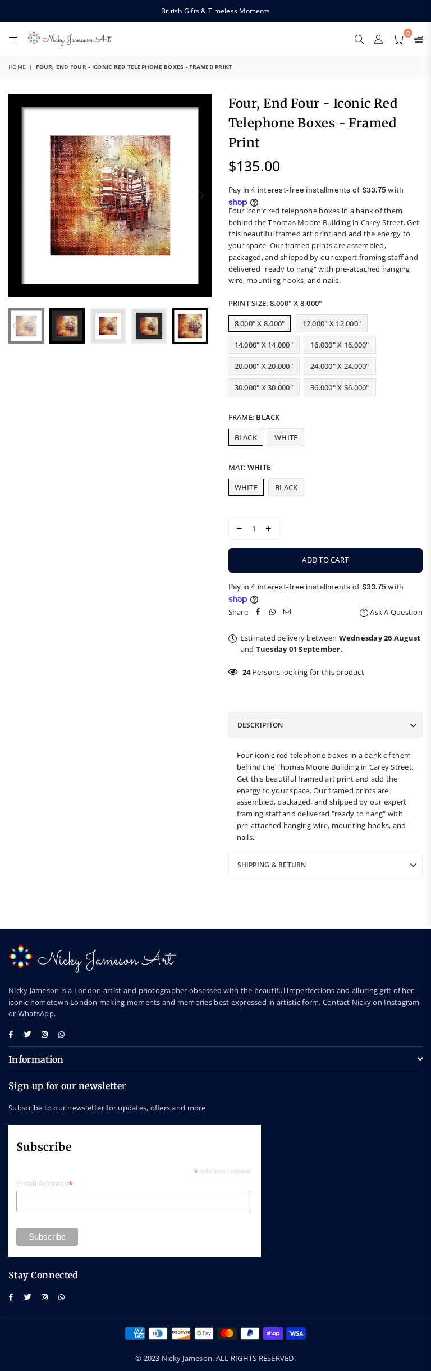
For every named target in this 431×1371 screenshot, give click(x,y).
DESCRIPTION (260, 725)
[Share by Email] (287, 612)
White (285, 437)
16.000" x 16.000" (339, 345)
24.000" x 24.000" (339, 366)
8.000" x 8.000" (260, 323)
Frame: (254, 417)
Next (202, 195)
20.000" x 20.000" (264, 366)
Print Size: (275, 303)
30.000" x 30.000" (264, 387)
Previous (18, 195)
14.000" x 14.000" (264, 345)
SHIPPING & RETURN (271, 865)
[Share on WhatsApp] (272, 612)
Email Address (45, 1183)
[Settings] (416, 38)
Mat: (249, 467)
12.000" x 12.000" (331, 323)
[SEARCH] (359, 38)
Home (17, 67)
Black (246, 437)
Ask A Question (395, 612)
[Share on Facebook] (258, 612)
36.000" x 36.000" (339, 387)
